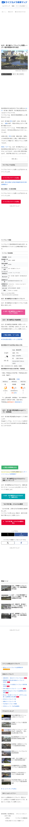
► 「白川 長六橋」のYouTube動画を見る (13, 522)
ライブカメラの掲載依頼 (21, 818)
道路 (6, 123)
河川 (15, 74)
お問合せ (7, 818)
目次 (13, 158)
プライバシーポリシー (21, 813)
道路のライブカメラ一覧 (9, 701)
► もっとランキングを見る (8, 788)
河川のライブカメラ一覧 (9, 699)
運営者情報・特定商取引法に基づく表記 (7, 814)
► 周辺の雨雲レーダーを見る (11, 335)
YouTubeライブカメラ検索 (10, 703)
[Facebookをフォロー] (21, 542)
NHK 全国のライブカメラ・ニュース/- (13, 688)
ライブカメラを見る (21, 66)
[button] (26, 6)
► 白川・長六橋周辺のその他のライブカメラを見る (13, 312)
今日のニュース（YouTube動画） (11, 706)
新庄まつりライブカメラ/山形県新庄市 (13, 667)
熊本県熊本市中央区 (7, 74)
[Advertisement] (14, 28)
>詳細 (17, 379)
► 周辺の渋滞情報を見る (10, 467)
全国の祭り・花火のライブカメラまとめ (13, 678)
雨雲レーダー (5, 147)
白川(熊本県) (21, 74)
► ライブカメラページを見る (11, 177)
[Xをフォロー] (7, 542)
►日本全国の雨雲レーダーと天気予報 (11, 339)
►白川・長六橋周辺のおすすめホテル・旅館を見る (13, 496)
